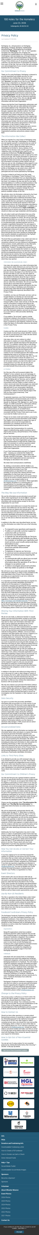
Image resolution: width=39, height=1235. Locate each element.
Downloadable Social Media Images (13, 1170)
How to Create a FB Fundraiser (11, 1151)
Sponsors (4, 1182)
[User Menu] (36, 4)
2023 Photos (5, 1208)
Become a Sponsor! (8, 1178)
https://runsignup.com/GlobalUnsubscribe (14, 601)
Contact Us (5, 1220)
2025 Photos (5, 1201)
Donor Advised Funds (8, 1158)
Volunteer (5, 1186)
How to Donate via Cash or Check (12, 1154)
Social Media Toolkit (8, 1166)
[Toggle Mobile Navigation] (2, 4)
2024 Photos (5, 1205)
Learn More (21, 1228)
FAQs (3, 1140)
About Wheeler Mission (10, 1190)
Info (2, 1136)
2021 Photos (5, 1215)
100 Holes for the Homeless (19, 19)
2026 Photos (5, 1197)
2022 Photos (5, 1212)
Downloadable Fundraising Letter (12, 1147)
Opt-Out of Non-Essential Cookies (15, 1050)
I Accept (19, 1232)
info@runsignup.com (10, 481)
